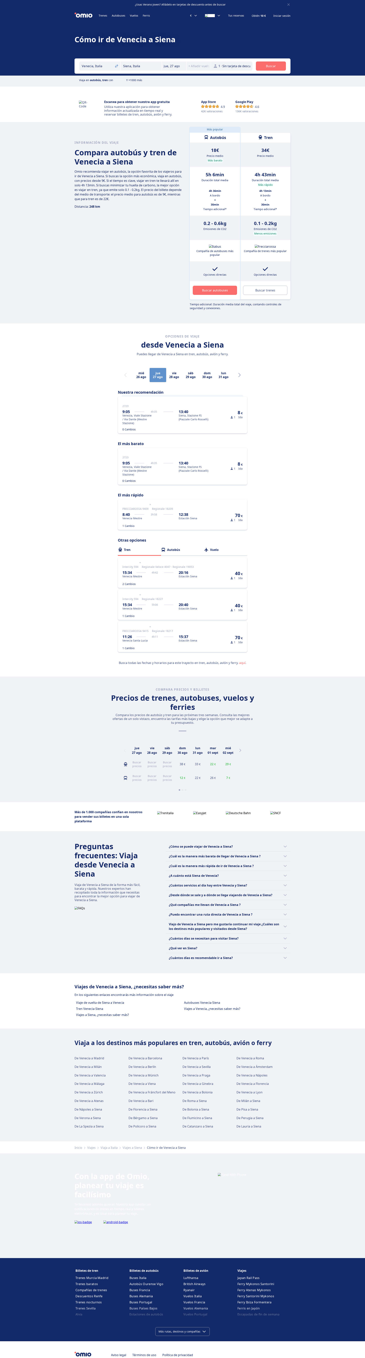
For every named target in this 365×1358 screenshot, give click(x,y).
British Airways (194, 1284)
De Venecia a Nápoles (251, 1075)
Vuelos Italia (192, 1296)
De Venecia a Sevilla (196, 1067)
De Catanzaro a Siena (197, 1126)
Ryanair (189, 1290)
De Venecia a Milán (88, 1067)
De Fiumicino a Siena (197, 1118)
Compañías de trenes (91, 1290)
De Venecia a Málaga (89, 1084)
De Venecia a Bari (141, 1101)
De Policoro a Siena (142, 1126)
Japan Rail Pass (248, 1278)
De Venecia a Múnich (144, 1075)
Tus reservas (236, 15)
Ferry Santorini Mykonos (255, 1296)
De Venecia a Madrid (89, 1058)
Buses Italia (138, 1278)
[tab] (139, 550)
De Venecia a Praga (196, 1075)
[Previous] (125, 750)
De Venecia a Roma (250, 1058)
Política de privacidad (177, 1355)
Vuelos (134, 15)
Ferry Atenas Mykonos (254, 1290)
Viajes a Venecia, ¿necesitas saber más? (212, 1009)
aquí (242, 663)
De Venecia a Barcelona (145, 1058)
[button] (174, 66)
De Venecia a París (195, 1058)
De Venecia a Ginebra (197, 1084)
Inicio (78, 1148)
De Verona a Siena (88, 1118)
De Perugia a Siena (249, 1118)
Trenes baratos (86, 1284)
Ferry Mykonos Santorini (255, 1284)
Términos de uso (144, 1355)
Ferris (146, 15)
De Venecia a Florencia (252, 1084)
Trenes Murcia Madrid (91, 1278)
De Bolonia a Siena (195, 1109)
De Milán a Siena (248, 1101)
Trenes (103, 15)
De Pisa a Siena (247, 1109)
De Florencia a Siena (143, 1109)
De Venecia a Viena (142, 1084)
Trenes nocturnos (88, 1302)
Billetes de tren (86, 1271)
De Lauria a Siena (248, 1126)
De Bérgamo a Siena (143, 1118)
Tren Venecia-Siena (89, 1009)
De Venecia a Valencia (90, 1075)
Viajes (91, 1148)
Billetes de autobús (144, 1271)
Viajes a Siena (132, 1148)
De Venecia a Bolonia (197, 1092)
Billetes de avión (195, 1271)
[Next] (239, 375)
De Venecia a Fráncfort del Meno (152, 1092)
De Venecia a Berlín (142, 1067)
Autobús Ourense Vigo (146, 1284)
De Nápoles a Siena (88, 1109)
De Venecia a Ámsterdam (254, 1067)
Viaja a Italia (109, 1148)
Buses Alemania (141, 1296)
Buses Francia (139, 1290)
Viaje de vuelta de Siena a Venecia (100, 1003)
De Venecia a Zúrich (89, 1092)
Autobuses (118, 15)
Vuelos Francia (194, 1302)
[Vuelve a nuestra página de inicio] (87, 16)
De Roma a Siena (194, 1101)
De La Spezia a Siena (89, 1126)
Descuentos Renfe (89, 1296)
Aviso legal (118, 1355)
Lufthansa (190, 1278)
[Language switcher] (213, 15)
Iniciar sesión (281, 15)
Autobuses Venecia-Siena (202, 1003)
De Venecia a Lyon (249, 1092)
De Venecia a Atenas (89, 1101)
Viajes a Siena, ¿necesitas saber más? (102, 1015)
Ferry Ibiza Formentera (254, 1302)
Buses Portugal (140, 1302)
